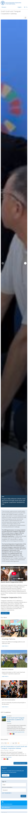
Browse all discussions (19, 763)
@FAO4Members (6, 807)
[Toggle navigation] (25, 17)
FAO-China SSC (9, 757)
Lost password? (6, 793)
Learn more (5, 613)
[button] (26, 7)
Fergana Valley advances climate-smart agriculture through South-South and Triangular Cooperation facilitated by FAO (14, 501)
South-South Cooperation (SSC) (18, 732)
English (19, 7)
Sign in (23, 796)
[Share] (24, 7)
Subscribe (5, 775)
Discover (4, 7)
